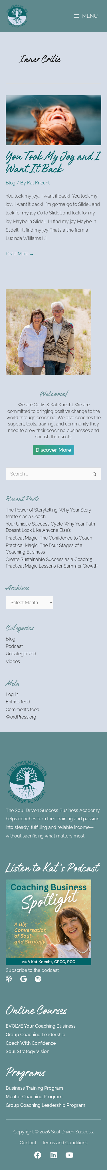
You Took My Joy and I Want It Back (53, 164)
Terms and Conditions (65, 1142)
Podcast (14, 646)
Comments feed (22, 709)
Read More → (20, 253)
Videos (13, 661)
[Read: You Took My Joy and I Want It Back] (53, 120)
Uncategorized (21, 653)
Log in (12, 694)
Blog (10, 183)
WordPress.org (21, 717)
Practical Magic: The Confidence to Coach (49, 538)
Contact (28, 1142)
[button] (53, 450)
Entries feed (18, 702)
